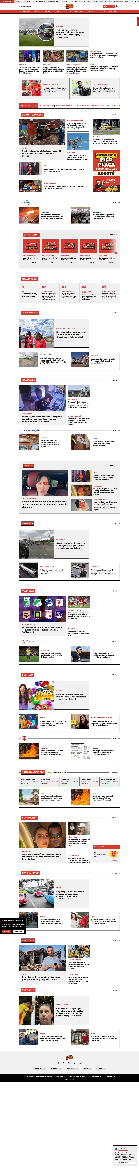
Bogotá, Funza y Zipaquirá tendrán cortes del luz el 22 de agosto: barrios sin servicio (77, 157)
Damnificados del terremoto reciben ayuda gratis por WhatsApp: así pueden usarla (41, 978)
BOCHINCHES (79, 12)
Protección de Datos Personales (90, 1076)
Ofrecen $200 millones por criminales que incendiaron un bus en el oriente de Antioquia (52, 217)
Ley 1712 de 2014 (69, 1079)
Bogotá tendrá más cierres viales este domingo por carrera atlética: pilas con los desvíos (55, 90)
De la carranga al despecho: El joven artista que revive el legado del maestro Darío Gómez (79, 842)
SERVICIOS (90, 12)
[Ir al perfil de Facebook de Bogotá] (58, 1063)
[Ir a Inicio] (69, 6)
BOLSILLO (68, 12)
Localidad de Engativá (117, 105)
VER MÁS (34, 263)
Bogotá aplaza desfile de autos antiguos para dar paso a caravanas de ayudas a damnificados (70, 895)
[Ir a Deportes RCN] (29, 641)
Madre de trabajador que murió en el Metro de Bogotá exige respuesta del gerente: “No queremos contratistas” (49, 296)
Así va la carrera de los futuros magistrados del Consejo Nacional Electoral (104, 443)
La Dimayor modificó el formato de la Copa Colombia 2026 (78, 633)
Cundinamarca (84, 105)
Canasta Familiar (6, 1)
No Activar (18, 931)
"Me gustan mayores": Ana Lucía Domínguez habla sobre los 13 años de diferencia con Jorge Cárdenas (105, 491)
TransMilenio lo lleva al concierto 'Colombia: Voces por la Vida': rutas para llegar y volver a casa (70, 33)
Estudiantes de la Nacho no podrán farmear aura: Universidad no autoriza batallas (103, 361)
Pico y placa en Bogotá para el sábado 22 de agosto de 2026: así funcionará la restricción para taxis (105, 141)
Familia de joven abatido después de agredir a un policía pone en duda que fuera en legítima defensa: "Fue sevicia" (42, 419)
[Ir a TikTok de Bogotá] (74, 1063)
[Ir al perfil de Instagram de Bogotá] (69, 1063)
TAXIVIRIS (47, 12)
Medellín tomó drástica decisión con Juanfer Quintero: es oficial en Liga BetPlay (104, 655)
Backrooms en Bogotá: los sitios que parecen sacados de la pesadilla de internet (104, 1038)
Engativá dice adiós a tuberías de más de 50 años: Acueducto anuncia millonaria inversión (41, 153)
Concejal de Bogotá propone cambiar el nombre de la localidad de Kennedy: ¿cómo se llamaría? (104, 69)
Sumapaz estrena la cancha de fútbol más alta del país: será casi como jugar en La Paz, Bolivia (104, 56)
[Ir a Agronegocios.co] (56, 772)
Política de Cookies (125, 1159)
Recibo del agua (47, 105)
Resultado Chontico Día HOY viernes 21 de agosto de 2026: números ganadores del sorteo (53, 723)
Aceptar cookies (124, 1163)
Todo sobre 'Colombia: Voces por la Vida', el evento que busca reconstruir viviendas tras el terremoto (29, 70)
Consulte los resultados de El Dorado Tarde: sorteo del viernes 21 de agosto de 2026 (71, 696)
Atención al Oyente (74, 1076)
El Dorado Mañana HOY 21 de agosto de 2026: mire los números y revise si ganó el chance (104, 723)
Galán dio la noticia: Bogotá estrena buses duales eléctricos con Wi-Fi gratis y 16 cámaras (78, 980)
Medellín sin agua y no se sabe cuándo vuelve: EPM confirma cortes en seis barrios (29, 296)
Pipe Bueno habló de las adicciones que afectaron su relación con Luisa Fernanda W (79, 860)
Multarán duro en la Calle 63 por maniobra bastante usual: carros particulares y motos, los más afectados (76, 70)
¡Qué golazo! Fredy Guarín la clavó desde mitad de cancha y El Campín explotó (52, 655)
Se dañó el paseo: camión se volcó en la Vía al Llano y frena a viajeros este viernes (52, 572)
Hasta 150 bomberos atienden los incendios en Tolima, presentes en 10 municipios (52, 752)
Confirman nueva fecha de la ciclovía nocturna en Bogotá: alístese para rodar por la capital (51, 921)
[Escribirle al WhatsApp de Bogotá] (80, 1063)
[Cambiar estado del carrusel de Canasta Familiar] (13, 1)
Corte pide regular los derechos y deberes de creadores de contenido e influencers (50, 443)
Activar (6, 931)
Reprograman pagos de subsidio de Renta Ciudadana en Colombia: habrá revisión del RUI (53, 70)
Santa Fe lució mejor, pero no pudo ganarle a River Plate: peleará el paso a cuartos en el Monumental (79, 616)
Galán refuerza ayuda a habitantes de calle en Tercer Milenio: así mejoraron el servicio (78, 965)
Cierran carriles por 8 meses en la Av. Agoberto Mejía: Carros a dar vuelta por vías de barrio (70, 545)
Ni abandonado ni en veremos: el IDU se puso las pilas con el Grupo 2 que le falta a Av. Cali (71, 334)
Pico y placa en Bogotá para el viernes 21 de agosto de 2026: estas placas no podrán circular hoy (103, 572)
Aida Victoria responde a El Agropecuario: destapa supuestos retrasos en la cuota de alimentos (76, 126)
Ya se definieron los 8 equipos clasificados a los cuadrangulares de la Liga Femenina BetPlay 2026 (42, 629)
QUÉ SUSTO (101, 12)
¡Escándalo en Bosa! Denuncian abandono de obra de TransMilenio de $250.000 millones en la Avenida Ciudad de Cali (53, 361)
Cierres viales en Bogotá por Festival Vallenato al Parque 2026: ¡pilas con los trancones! (104, 90)
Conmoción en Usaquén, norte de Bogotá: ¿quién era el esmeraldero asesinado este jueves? (79, 421)
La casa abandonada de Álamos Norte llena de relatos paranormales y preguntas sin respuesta (52, 1038)
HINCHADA (57, 12)
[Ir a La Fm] (26, 202)
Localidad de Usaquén (65, 105)
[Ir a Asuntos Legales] (31, 430)
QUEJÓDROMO (25, 12)
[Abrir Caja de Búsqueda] (117, 6)
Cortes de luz (99, 105)
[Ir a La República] (24, 738)
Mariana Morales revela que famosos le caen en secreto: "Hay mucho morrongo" (103, 477)
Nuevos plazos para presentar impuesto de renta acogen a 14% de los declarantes (103, 752)
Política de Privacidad (59, 1076)
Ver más (114, 115)
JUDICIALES (37, 12)
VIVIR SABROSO (114, 12)
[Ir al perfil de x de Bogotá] (63, 1063)
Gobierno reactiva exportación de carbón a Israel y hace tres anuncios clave (103, 217)
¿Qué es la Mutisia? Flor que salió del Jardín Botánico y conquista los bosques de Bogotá (103, 921)
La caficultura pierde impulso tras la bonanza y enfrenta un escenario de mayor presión (51, 798)
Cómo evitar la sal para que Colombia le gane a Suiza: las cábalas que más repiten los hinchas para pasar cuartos (69, 1012)
